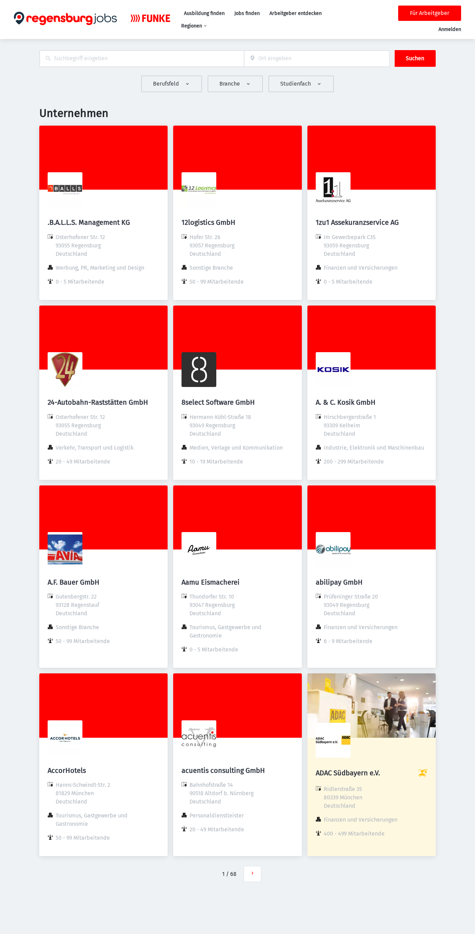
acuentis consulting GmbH (223, 770)
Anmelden (449, 29)
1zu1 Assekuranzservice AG (357, 222)
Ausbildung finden (204, 13)
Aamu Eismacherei (211, 582)
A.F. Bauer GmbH (73, 582)
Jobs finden (247, 13)
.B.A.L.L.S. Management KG (89, 222)
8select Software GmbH (218, 402)
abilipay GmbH (339, 582)
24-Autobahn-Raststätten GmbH (98, 402)
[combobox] (141, 58)
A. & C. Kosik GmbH (346, 402)
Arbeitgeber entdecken (295, 13)
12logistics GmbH (208, 222)
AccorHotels (67, 770)
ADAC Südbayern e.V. (348, 773)
